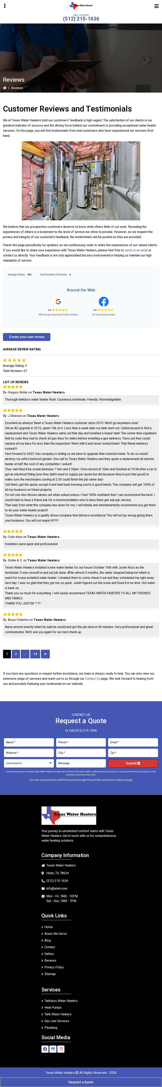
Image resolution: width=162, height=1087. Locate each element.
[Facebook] (45, 1049)
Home (48, 927)
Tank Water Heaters (58, 1014)
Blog (47, 940)
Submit (131, 763)
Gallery (49, 954)
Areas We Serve (55, 933)
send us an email (136, 250)
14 (35, 654)
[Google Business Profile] (53, 1049)
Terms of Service (116, 780)
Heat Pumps (53, 1007)
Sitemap (50, 974)
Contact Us (92, 678)
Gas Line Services (56, 1021)
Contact (49, 947)
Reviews (50, 960)
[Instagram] (60, 1049)
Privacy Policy (94, 780)
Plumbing (50, 1027)
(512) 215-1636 (81, 19)
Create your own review (26, 337)
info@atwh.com (56, 888)
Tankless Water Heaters (61, 1001)
